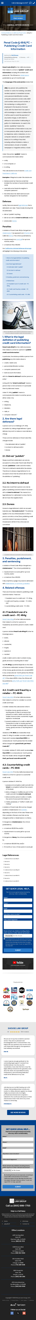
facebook (12, 1313)
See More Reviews (18, 1112)
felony (11, 236)
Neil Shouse (14, 55)
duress (14, 221)
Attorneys (25, 1221)
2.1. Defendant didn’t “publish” (15, 267)
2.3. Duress (9, 273)
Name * (6, 897)
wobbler (24, 810)
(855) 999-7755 (21, 1205)
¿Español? (7, 1224)
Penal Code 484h (8, 697)
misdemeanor (24, 75)
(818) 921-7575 (20, 1241)
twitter (18, 1313)
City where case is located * (12, 914)
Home (6, 1221)
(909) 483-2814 (20, 1276)
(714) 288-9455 (20, 1265)
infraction (27, 233)
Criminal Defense (6, 33)
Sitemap (31, 1300)
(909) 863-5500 (20, 1286)
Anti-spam (24, 1300)
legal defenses (23, 205)
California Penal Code (19, 33)
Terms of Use (5, 1300)
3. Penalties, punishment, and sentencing (17, 277)
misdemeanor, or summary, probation (17, 584)
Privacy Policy (15, 1300)
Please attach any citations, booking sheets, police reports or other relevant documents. (17, 932)
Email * (6, 908)
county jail (19, 239)
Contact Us (25, 1224)
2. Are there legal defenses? (13, 264)
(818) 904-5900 (20, 1253)
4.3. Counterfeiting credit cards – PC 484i (18, 294)
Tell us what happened (10, 920)
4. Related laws (10, 281)
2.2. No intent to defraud (13, 270)
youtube (24, 1313)
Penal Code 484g (8, 619)
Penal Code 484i (8, 772)
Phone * (6, 903)
